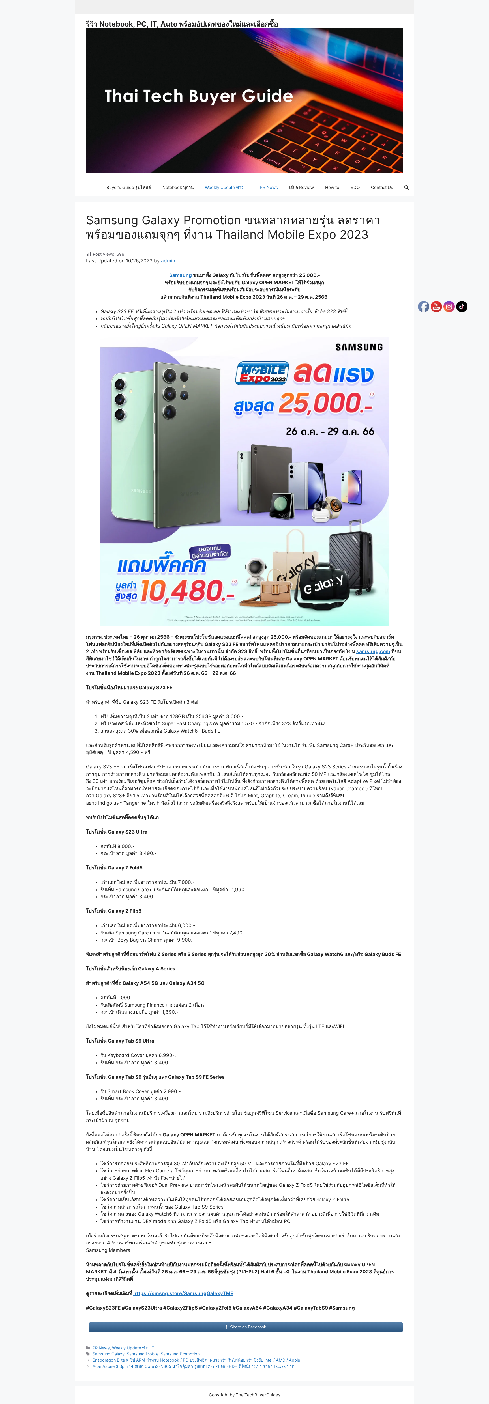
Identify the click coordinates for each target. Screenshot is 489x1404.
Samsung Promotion (180, 1353)
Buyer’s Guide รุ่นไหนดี (128, 187)
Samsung (180, 275)
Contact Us (382, 187)
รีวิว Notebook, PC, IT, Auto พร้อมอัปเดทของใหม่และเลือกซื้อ (182, 24)
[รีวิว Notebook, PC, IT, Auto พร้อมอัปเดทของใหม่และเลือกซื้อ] (244, 100)
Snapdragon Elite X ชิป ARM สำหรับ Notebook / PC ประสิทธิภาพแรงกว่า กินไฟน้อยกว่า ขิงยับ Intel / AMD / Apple (196, 1360)
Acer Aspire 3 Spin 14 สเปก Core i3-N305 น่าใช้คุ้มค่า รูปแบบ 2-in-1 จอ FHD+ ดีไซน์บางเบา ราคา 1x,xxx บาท (194, 1366)
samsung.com (373, 651)
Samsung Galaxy (109, 1353)
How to (332, 187)
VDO (355, 187)
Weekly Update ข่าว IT (226, 187)
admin (168, 261)
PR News (269, 187)
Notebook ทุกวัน (178, 187)
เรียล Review (301, 187)
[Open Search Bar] (406, 187)
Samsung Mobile (142, 1353)
